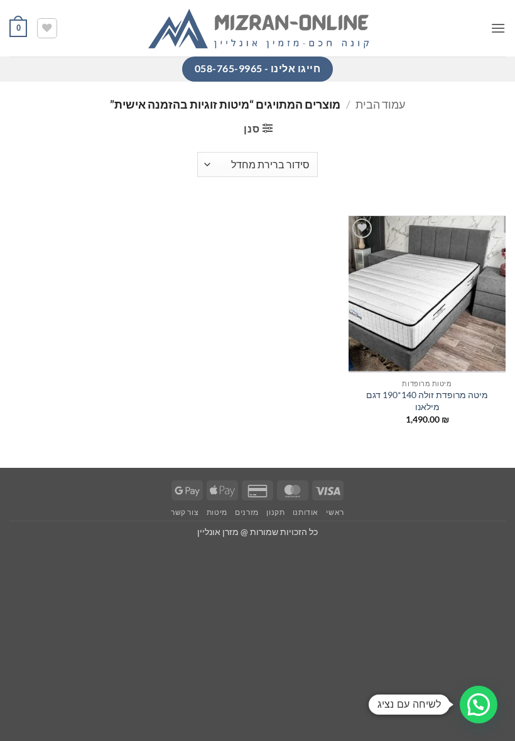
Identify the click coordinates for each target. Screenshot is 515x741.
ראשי (335, 512)
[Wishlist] (47, 28)
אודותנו (305, 512)
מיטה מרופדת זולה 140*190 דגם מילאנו (427, 400)
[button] (498, 28)
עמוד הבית (380, 104)
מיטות (217, 512)
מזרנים (247, 512)
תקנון (275, 512)
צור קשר (184, 512)
